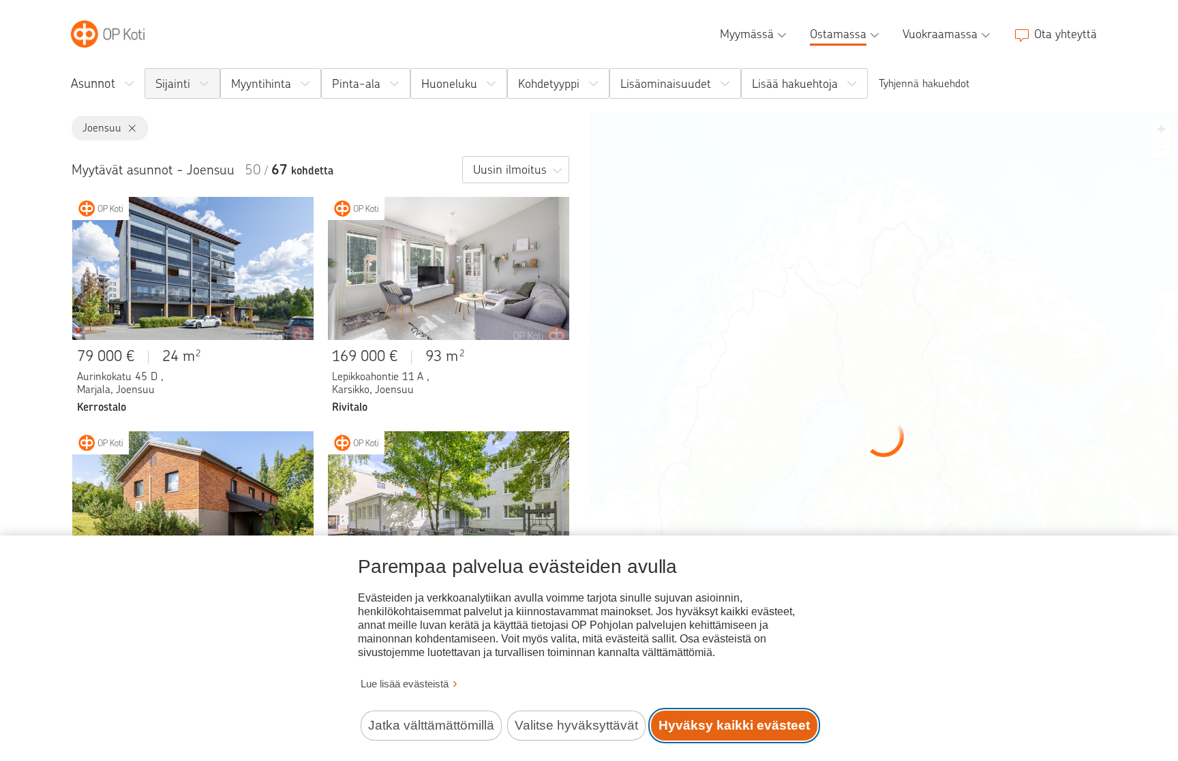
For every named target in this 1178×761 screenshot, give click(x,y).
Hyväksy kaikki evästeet (734, 725)
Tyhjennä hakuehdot (924, 83)
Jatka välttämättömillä (431, 725)
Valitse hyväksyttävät (576, 725)
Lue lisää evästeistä (405, 683)
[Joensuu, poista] (129, 128)
